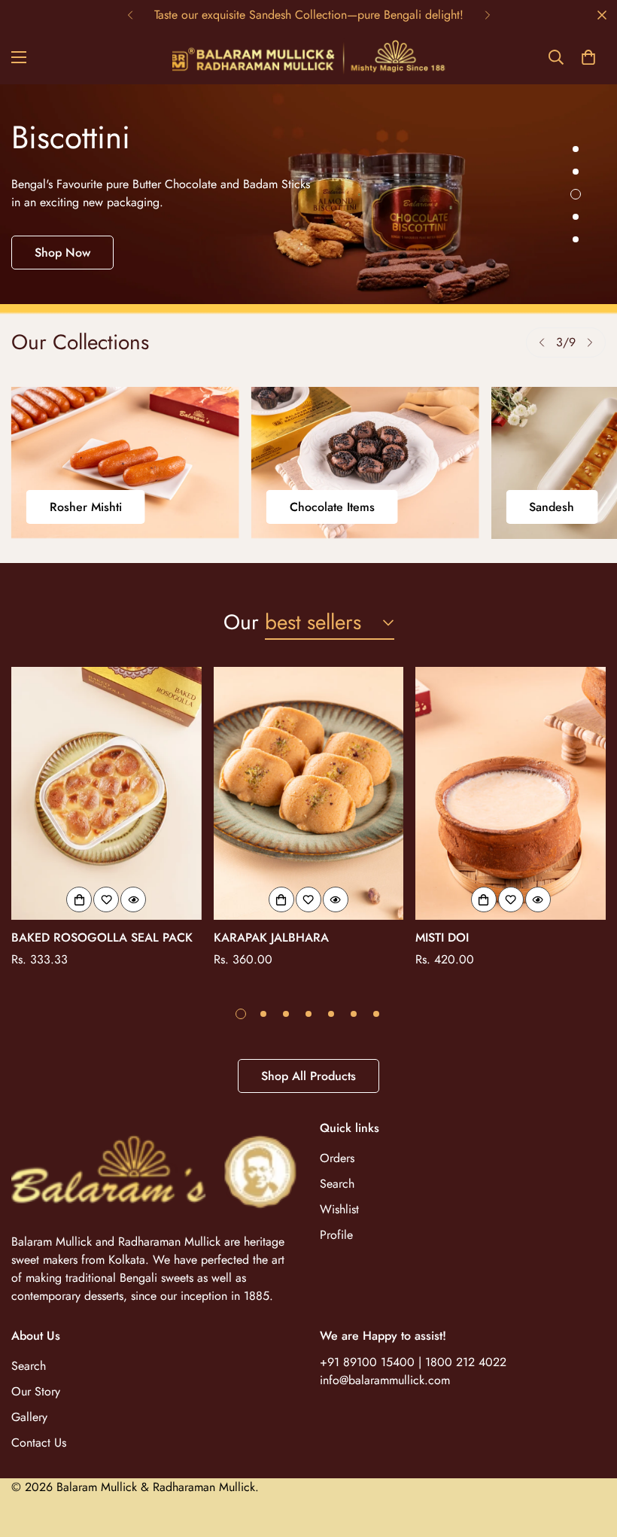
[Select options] (79, 899)
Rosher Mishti (86, 507)
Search (337, 1183)
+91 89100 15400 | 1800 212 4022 (413, 1362)
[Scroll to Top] (587, 1455)
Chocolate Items (332, 507)
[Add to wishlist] (106, 899)
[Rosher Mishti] (125, 462)
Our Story (35, 1391)
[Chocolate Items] (365, 462)
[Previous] (130, 15)
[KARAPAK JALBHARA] (309, 794)
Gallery (29, 1417)
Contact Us (38, 1442)
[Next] (487, 15)
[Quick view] (133, 899)
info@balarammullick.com (385, 1380)
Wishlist (339, 1209)
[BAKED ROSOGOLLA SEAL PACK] (106, 794)
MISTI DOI (442, 937)
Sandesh (551, 507)
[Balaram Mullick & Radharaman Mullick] (308, 57)
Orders (337, 1158)
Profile (336, 1234)
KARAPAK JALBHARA (271, 937)
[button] (588, 57)
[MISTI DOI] (510, 794)
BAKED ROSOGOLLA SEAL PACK (102, 937)
